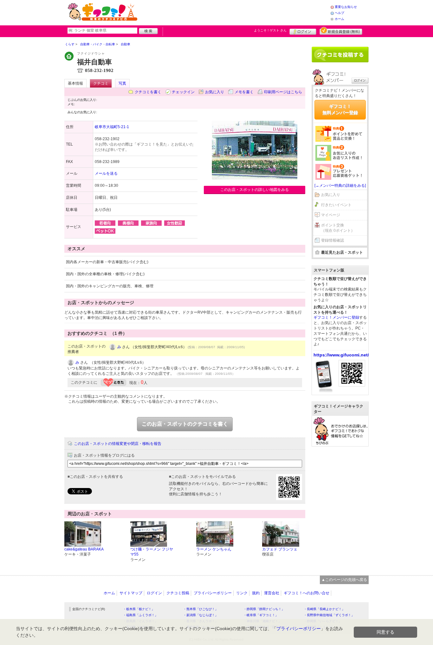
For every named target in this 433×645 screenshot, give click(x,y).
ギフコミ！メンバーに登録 (336, 317)
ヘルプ (339, 13)
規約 (256, 593)
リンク (242, 593)
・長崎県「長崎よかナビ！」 (324, 609)
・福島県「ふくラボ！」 (140, 615)
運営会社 (271, 593)
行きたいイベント (336, 205)
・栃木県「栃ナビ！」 (139, 609)
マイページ (330, 215)
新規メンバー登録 (341, 31)
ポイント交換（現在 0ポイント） (338, 228)
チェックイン (183, 92)
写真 (122, 83)
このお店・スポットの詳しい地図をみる (254, 189)
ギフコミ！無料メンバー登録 (340, 109)
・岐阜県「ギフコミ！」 (260, 615)
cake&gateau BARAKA (84, 549)
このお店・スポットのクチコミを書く (185, 424)
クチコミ (100, 83)
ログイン (302, 31)
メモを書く (244, 92)
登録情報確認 (332, 240)
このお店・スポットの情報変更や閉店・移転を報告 (117, 443)
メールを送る (106, 173)
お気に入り (214, 92)
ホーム (339, 19)
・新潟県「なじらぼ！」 (200, 615)
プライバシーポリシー (213, 593)
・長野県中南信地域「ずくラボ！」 (329, 615)
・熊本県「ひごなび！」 (200, 609)
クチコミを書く (148, 92)
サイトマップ (131, 593)
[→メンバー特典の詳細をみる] (340, 185)
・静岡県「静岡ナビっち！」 (264, 609)
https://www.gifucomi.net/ (341, 354)
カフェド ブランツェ (279, 549)
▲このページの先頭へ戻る (344, 579)
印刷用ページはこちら (283, 92)
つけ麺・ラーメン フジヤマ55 (151, 552)
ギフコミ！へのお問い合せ (306, 593)
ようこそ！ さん (270, 30)
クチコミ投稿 (177, 593)
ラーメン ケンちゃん (213, 549)
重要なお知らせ (346, 7)
